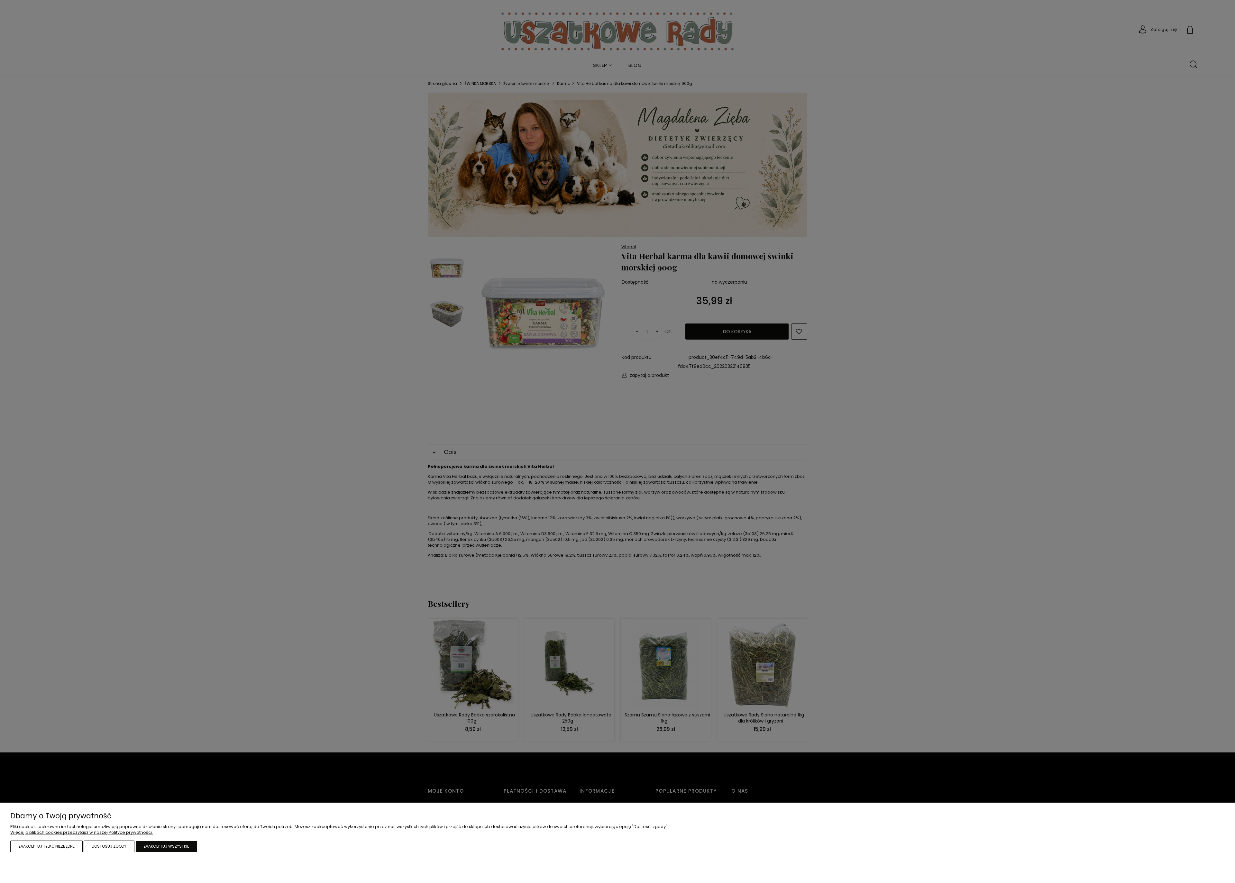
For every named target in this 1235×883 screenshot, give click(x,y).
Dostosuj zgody (109, 846)
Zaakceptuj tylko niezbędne (46, 846)
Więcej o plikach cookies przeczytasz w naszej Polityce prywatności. (81, 832)
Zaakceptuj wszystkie (166, 846)
